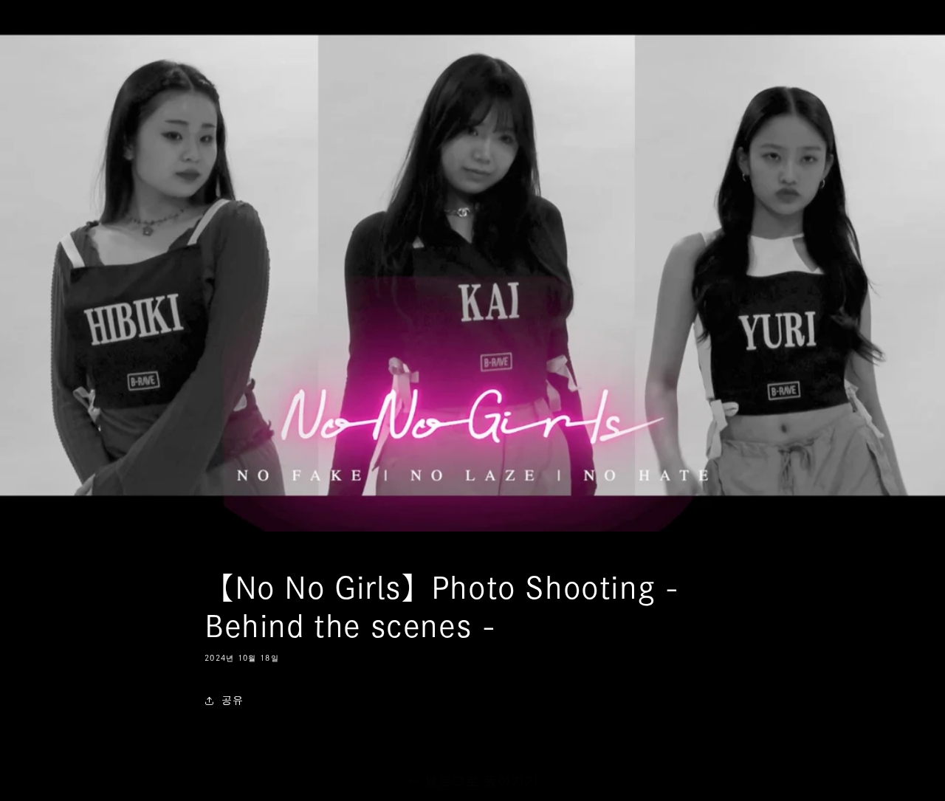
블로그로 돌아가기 (481, 780)
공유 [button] (232, 700)
